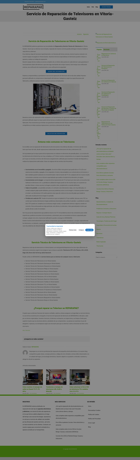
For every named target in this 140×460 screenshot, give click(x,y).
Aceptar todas (89, 230)
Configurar (81, 230)
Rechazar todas (72, 230)
